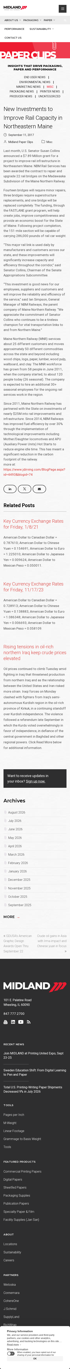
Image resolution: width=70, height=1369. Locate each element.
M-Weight (10, 1123)
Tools (7, 1147)
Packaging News (22, 91)
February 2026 (18, 863)
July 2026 (14, 821)
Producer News (21, 96)
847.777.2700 (14, 1014)
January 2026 (17, 871)
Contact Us (13, 37)
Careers (9, 1260)
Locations (10, 1244)
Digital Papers (13, 1179)
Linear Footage (14, 1131)
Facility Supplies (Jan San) (21, 1220)
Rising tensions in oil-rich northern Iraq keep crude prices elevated (35, 652)
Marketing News (28, 87)
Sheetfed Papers (15, 1187)
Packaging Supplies (17, 1195)
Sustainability (40, 29)
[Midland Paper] (15, 9)
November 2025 (19, 888)
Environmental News (34, 82)
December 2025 (19, 880)
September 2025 (19, 905)
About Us (11, 20)
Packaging (30, 20)
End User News (35, 77)
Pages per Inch (14, 1115)
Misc (50, 87)
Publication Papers (16, 1203)
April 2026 (15, 846)
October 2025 (17, 897)
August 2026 (16, 812)
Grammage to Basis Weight (22, 1139)
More (12, 917)
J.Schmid (10, 1309)
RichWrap (10, 1325)
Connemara (11, 1293)
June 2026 (15, 829)
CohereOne (11, 1301)
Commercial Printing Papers (22, 1171)
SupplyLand (11, 1317)
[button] (10, 489)
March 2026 (16, 854)
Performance (14, 29)
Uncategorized (49, 96)
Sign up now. (35, 781)
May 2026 (15, 838)
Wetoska (10, 1284)
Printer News (50, 91)
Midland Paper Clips (20, 142)
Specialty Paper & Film (19, 1212)
